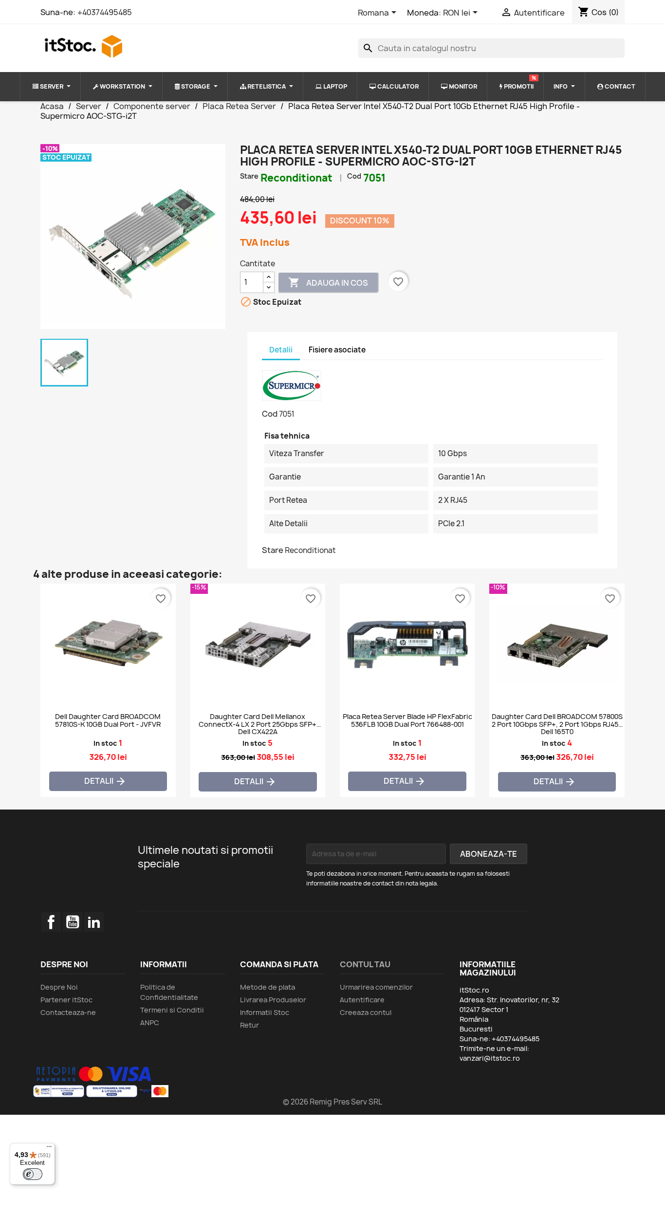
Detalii (105, 781)
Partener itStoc (66, 999)
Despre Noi (59, 987)
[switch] (32, 1174)
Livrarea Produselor (273, 999)
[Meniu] (49, 1149)
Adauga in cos (328, 282)
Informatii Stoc (264, 1012)
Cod (354, 176)
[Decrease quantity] (269, 287)
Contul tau (365, 964)
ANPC (149, 1022)
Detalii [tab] (281, 350)
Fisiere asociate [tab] (337, 350)
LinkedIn (94, 922)
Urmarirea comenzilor (376, 987)
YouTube (72, 922)
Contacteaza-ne (68, 1012)
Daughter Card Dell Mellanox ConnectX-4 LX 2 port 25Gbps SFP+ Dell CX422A (257, 723)
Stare (249, 176)
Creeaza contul (365, 1012)
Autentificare (362, 999)
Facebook (51, 922)
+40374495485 (104, 12)
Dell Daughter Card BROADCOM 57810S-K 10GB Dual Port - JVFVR (108, 720)
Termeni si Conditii (172, 1009)
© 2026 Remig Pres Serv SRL (332, 1102)
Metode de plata (267, 987)
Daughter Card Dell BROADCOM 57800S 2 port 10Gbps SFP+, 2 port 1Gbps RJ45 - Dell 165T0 (557, 723)
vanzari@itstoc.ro (490, 1058)
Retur (249, 1025)
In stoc (105, 743)
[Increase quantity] (269, 277)
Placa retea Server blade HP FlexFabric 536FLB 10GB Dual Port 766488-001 (407, 720)
